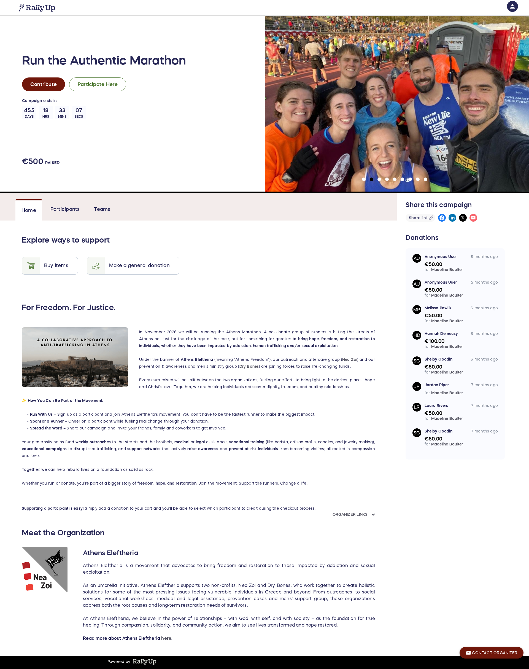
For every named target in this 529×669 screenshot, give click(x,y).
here (166, 638)
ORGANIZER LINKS (351, 514)
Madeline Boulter (447, 270)
